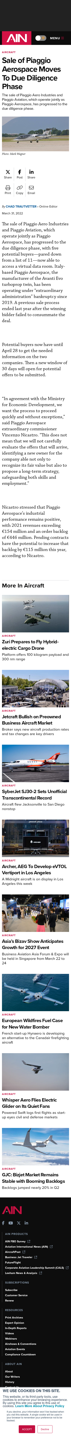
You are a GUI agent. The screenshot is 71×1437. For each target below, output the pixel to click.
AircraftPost (13, 1252)
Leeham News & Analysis (21, 1273)
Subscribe (11, 1290)
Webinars (11, 1338)
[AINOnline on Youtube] (10, 1223)
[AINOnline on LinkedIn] (26, 1223)
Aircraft (9, 52)
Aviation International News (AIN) (26, 1246)
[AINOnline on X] (19, 1223)
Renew (9, 1300)
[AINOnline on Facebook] (3, 1223)
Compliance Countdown (20, 1354)
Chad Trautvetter (21, 206)
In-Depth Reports (16, 1328)
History (9, 1382)
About (9, 1371)
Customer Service (16, 1295)
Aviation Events (15, 1349)
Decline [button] (45, 1429)
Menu (55, 38)
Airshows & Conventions (20, 1344)
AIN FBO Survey (15, 1241)
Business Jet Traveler (18, 1257)
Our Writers (12, 1376)
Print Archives (14, 1317)
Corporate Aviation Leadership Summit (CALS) (34, 1267)
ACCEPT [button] (27, 1429)
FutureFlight (13, 1262)
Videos (9, 1333)
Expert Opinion (14, 1323)
